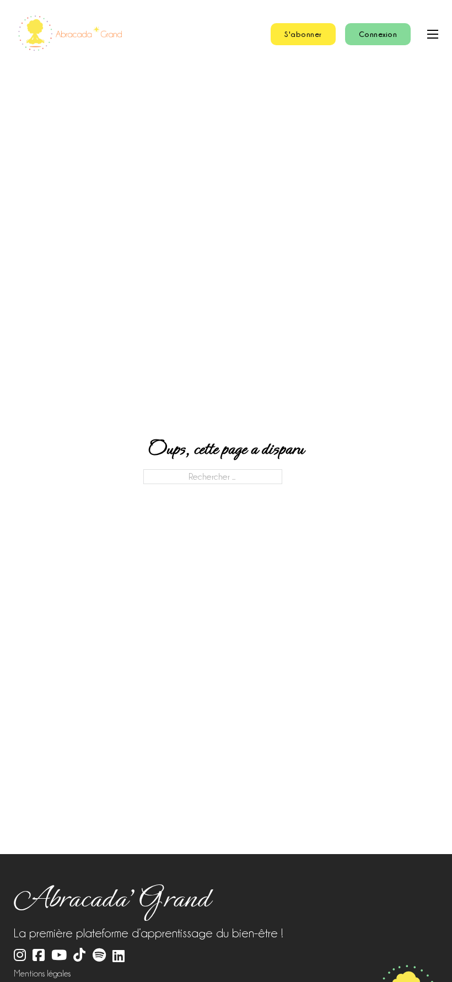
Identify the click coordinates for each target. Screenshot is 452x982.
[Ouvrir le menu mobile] (432, 34)
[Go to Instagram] (20, 956)
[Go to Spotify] (99, 956)
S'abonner (303, 34)
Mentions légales (42, 973)
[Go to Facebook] (39, 956)
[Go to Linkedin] (118, 956)
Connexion (378, 34)
